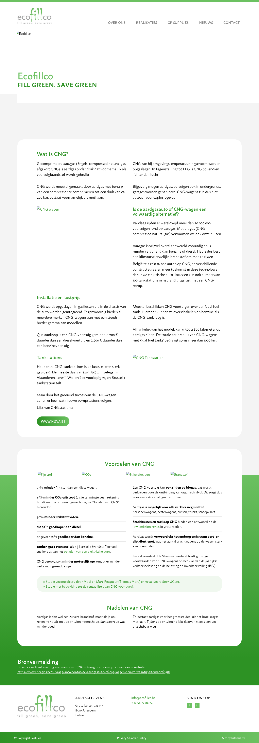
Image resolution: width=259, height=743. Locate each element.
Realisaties (146, 22)
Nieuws (206, 22)
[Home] (34, 16)
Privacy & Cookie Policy (131, 737)
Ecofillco (189, 705)
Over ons (116, 22)
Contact (231, 22)
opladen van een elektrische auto (87, 551)
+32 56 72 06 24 (142, 702)
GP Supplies (178, 22)
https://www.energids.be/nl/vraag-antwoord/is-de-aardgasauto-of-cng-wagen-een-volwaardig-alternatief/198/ (93, 671)
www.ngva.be (53, 421)
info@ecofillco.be (143, 697)
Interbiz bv (238, 737)
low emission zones (146, 526)
